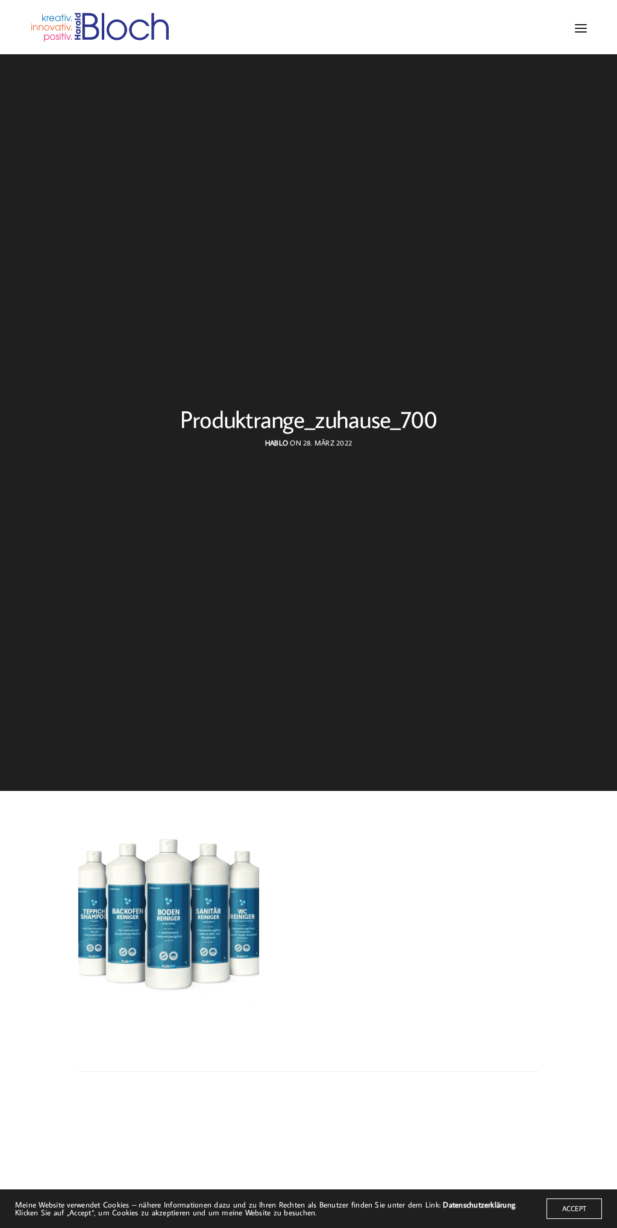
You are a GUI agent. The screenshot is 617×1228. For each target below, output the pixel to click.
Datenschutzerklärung (479, 1204)
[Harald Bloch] (100, 27)
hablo (276, 442)
